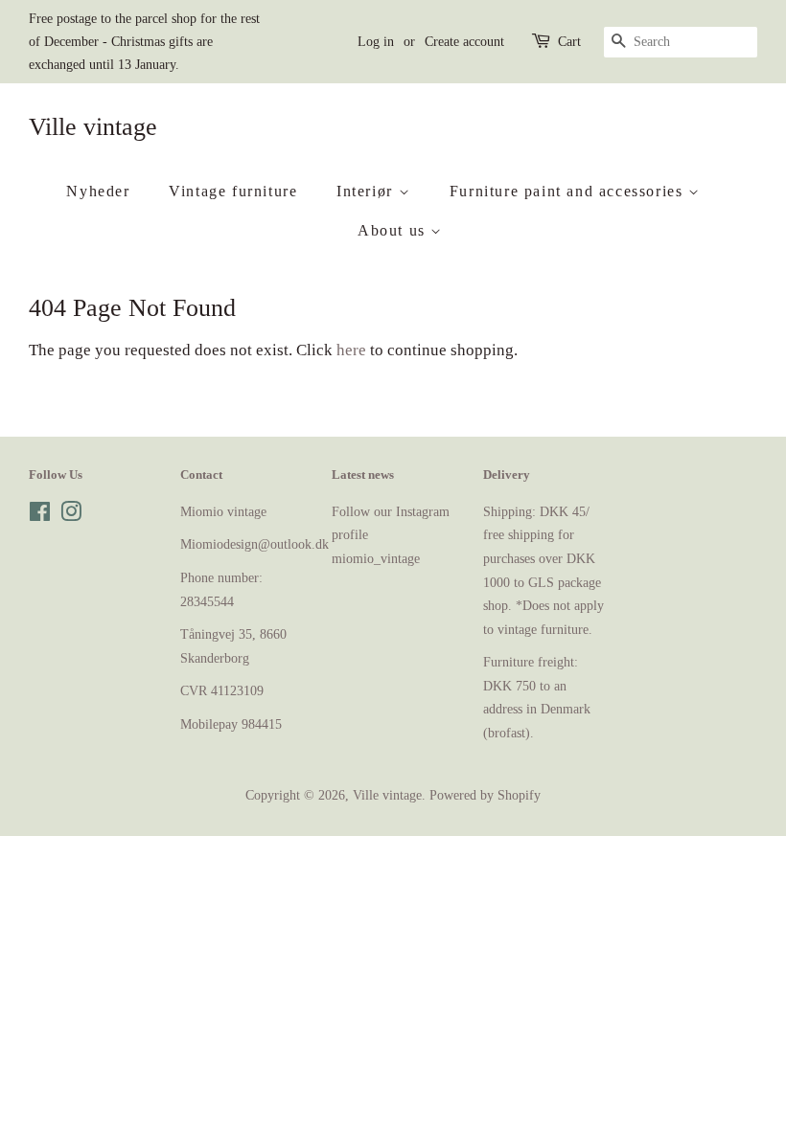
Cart (569, 41)
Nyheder (97, 191)
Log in (376, 41)
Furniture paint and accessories (569, 191)
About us (394, 230)
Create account (464, 41)
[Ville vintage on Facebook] (40, 515)
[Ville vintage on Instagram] (70, 515)
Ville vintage (93, 127)
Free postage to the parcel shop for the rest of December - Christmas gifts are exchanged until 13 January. (144, 41)
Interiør (367, 191)
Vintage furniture (233, 191)
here (351, 350)
